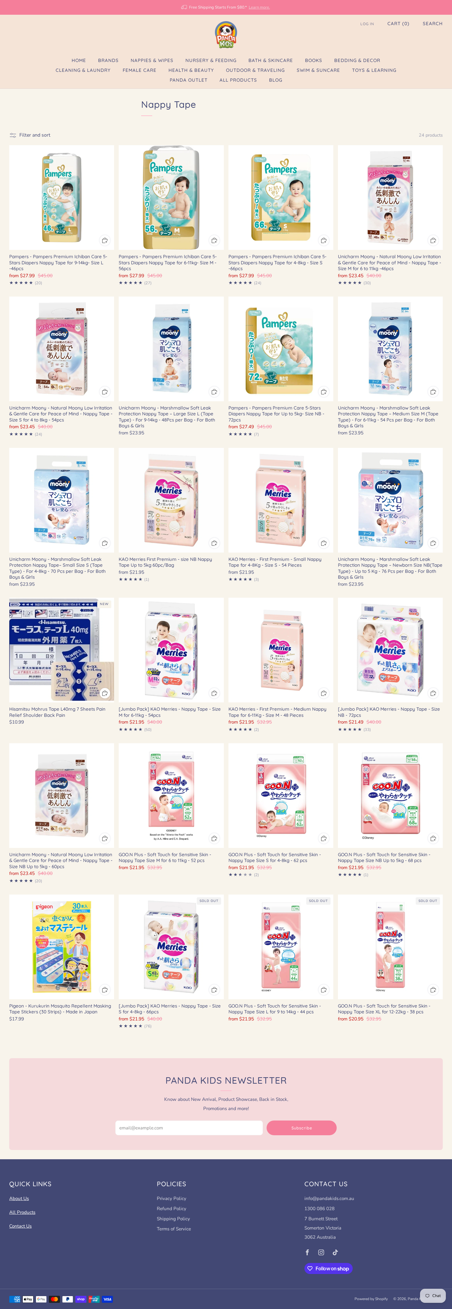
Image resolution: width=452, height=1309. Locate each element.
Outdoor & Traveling (255, 70)
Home (79, 60)
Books (313, 60)
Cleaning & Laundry (83, 70)
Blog (275, 80)
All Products (238, 80)
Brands (108, 60)
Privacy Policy (171, 1198)
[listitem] (226, 7)
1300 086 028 (319, 1209)
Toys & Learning (374, 70)
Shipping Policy (173, 1219)
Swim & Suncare (318, 70)
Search (433, 23)
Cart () (398, 23)
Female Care (140, 70)
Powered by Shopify (371, 1298)
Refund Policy (171, 1209)
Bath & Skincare (270, 60)
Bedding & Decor (357, 60)
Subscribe (301, 1127)
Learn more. (259, 7)
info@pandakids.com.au (329, 1198)
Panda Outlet (189, 80)
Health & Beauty (191, 70)
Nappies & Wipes (152, 60)
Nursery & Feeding (210, 60)
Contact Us (20, 1226)
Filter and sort (34, 135)
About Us (19, 1198)
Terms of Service (174, 1229)
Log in (367, 23)
